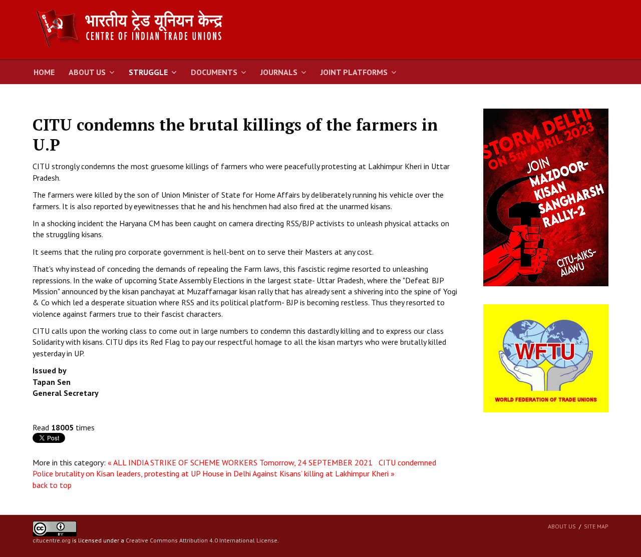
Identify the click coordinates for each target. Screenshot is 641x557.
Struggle (148, 72)
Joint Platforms (354, 72)
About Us (87, 72)
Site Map (596, 526)
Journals (278, 72)
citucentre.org (52, 540)
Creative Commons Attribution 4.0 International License (201, 540)
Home (44, 72)
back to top (52, 485)
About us (562, 526)
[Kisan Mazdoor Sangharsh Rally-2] (545, 196)
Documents (214, 72)
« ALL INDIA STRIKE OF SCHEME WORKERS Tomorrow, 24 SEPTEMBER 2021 (242, 462)
